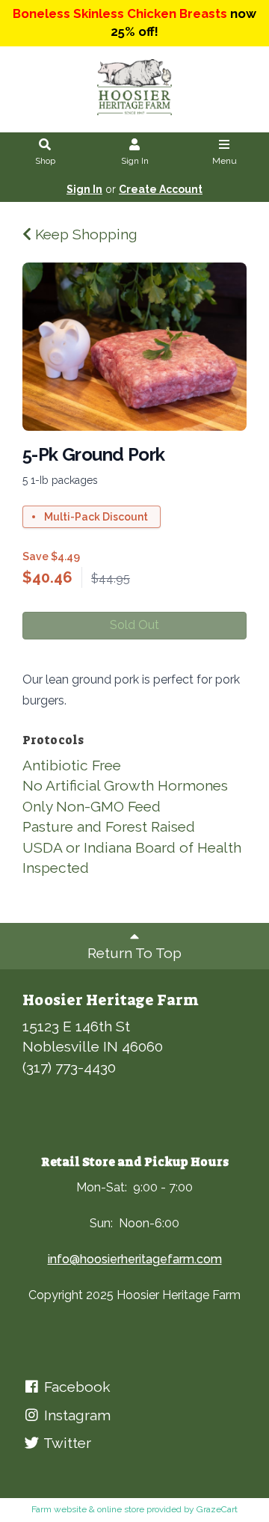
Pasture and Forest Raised (108, 826)
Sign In (135, 161)
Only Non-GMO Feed (91, 806)
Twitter (65, 1442)
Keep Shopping (84, 234)
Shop (45, 161)
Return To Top (134, 953)
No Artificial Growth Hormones (125, 785)
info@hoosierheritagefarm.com (135, 1259)
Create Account (160, 189)
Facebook (75, 1386)
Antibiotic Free (71, 765)
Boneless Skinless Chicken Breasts (120, 13)
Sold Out (134, 625)
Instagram (75, 1415)
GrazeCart (217, 1509)
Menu (224, 161)
